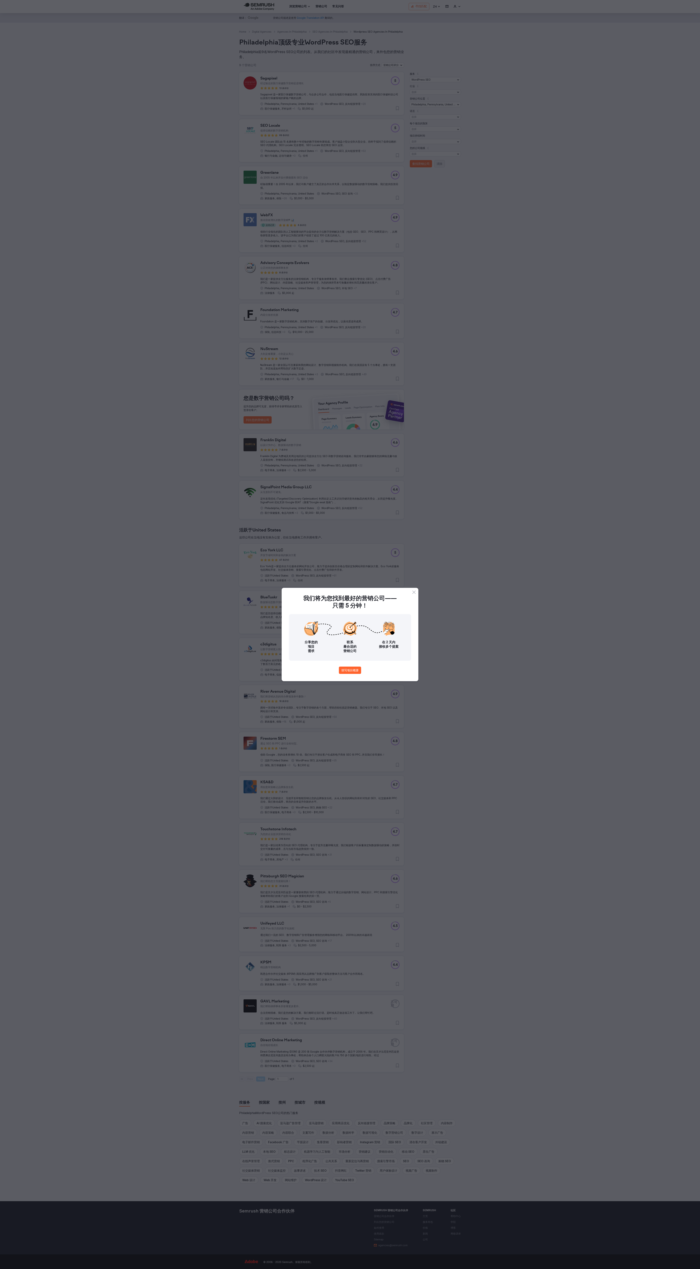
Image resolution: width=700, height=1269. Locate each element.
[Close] (414, 592)
